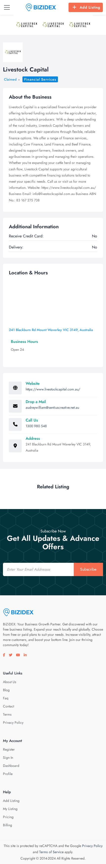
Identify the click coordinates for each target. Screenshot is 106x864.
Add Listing (90, 7)
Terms (7, 714)
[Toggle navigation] (7, 7)
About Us (9, 681)
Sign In (8, 757)
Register (9, 749)
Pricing (8, 816)
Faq (5, 698)
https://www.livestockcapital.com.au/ (53, 389)
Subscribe (88, 569)
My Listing (10, 808)
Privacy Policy (13, 722)
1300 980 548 (36, 425)
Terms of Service (51, 851)
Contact (8, 706)
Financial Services (40, 79)
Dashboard (11, 765)
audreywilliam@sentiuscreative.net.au (52, 407)
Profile (8, 773)
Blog (6, 690)
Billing (7, 825)
